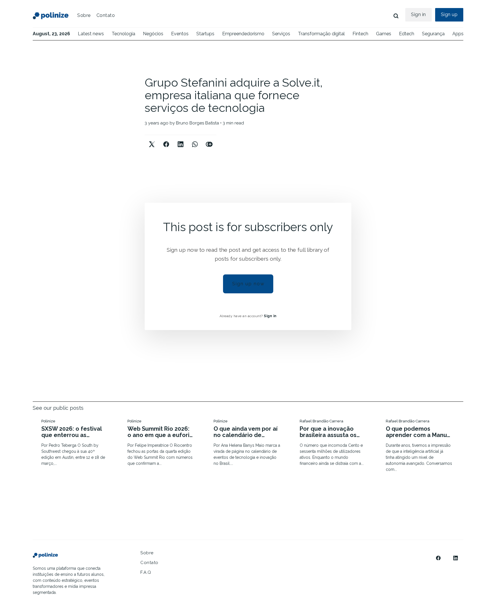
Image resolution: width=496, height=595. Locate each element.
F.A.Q (145, 572)
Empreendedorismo (243, 33)
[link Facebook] (438, 558)
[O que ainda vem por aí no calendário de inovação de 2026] (248, 443)
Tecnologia (123, 33)
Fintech (360, 33)
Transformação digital (321, 33)
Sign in (418, 14)
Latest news (91, 33)
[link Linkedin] (455, 558)
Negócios (153, 33)
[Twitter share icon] (152, 139)
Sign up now (248, 283)
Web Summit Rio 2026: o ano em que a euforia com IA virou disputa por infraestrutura (160, 432)
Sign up (449, 14)
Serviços (281, 33)
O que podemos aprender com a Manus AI (418, 432)
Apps (458, 33)
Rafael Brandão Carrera (321, 421)
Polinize (48, 421)
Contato (105, 15)
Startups (205, 33)
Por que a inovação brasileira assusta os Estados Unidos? (328, 432)
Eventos (180, 33)
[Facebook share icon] (166, 139)
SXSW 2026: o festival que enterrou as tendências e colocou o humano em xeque (74, 432)
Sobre (84, 15)
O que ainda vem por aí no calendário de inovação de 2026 (246, 432)
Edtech (406, 33)
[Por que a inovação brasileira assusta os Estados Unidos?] (334, 443)
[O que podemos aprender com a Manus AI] (420, 446)
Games (383, 33)
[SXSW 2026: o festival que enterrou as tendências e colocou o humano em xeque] (75, 443)
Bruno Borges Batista (197, 123)
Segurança (433, 33)
